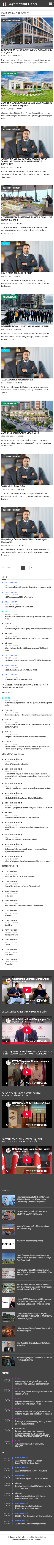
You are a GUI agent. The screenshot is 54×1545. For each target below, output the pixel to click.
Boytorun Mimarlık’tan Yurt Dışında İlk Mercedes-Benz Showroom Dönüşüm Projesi (33, 1402)
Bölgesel (8, 633)
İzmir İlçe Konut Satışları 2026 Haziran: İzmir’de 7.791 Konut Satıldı (27, 638)
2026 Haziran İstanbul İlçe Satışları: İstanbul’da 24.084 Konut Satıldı (28, 660)
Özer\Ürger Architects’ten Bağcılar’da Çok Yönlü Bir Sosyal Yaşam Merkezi (33, 1422)
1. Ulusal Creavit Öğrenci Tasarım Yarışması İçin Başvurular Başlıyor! (28, 788)
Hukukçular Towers (11, 935)
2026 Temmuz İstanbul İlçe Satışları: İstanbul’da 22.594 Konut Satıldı (28, 587)
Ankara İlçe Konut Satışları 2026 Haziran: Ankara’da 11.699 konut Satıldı (30, 1497)
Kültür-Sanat (20, 1429)
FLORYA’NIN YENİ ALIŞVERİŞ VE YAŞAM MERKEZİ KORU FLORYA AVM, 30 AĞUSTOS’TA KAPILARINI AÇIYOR (34, 1316)
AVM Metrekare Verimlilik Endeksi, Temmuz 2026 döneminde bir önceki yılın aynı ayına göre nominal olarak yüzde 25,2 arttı (34, 1286)
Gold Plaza (8, 925)
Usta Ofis (8, 915)
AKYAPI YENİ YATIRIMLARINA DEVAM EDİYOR (20, 433)
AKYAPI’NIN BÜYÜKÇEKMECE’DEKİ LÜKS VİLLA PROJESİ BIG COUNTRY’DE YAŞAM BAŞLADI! (26, 104)
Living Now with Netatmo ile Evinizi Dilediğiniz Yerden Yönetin (25, 737)
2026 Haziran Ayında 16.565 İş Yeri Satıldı (18, 680)
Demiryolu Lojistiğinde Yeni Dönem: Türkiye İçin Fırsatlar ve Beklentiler (28, 808)
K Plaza (7, 945)
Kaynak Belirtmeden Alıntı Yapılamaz (27, 1540)
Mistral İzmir (9, 896)
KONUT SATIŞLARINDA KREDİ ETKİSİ (17, 273)
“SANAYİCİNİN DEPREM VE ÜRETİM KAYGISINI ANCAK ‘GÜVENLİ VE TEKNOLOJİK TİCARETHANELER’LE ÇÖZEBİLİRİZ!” (24, 161)
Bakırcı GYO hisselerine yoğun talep (17, 764)
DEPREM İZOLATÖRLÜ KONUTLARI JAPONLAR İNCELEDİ (25, 326)
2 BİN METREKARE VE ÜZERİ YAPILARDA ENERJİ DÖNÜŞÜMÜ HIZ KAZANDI (32, 1212)
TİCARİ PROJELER (11, 872)
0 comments (17, 56)
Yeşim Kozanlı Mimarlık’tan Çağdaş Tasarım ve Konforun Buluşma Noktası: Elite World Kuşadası (33, 1412)
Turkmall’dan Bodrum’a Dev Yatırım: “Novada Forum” (22, 886)
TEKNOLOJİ (8, 624)
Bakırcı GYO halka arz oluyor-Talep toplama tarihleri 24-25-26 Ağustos (28, 861)
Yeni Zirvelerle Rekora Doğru (13, 486)
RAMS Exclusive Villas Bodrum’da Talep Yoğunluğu (22, 817)
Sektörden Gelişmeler (11, 20)
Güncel (6, 244)
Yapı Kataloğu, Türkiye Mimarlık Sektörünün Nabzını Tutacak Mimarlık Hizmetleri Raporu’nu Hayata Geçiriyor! (34, 1272)
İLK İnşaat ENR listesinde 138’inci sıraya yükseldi (21, 839)
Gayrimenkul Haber (18, 1537)
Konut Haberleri (9, 74)
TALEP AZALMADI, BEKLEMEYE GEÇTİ (17, 379)
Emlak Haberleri (11, 582)
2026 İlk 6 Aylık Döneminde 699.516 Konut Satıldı (21, 670)
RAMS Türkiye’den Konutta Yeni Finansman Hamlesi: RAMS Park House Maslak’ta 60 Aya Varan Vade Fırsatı (34, 1257)
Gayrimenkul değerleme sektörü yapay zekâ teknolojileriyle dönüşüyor (28, 629)
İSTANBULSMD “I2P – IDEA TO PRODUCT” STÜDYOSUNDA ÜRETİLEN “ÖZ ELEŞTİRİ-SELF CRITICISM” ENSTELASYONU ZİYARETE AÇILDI (32, 1433)
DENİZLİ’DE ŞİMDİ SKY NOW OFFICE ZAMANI (19, 876)
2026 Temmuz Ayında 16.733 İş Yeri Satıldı (19, 597)
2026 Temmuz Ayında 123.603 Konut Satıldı (19, 607)
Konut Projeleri (11, 891)
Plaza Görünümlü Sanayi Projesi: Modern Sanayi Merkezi (24, 906)
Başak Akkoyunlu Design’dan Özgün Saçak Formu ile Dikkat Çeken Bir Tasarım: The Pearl (32, 1382)
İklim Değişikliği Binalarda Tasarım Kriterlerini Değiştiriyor (24, 798)
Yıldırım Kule (9, 964)
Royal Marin (9, 954)
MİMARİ (17, 1379)
